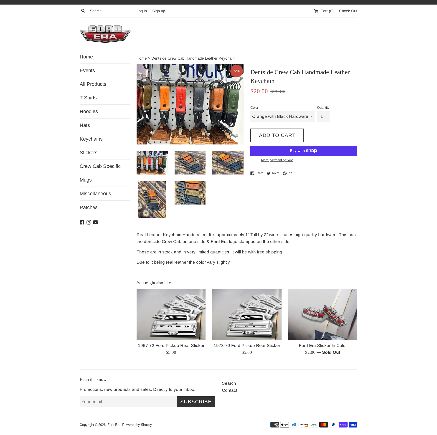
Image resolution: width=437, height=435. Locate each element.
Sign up (158, 11)
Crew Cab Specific (100, 166)
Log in (142, 11)
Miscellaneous (95, 193)
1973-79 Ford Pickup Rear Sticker (247, 345)
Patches (89, 207)
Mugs (86, 180)
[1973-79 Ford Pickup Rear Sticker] (246, 314)
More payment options (277, 160)
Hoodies (89, 111)
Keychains (91, 139)
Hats (85, 125)
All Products (93, 84)
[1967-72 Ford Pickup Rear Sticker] (171, 314)
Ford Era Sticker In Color (323, 345)
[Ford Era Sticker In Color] (322, 314)
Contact (229, 390)
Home (86, 57)
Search (229, 383)
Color (254, 107)
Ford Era (113, 425)
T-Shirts (88, 98)
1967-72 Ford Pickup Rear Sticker (171, 345)
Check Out (348, 11)
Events (87, 70)
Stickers (88, 152)
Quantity (323, 107)
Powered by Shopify (137, 425)
